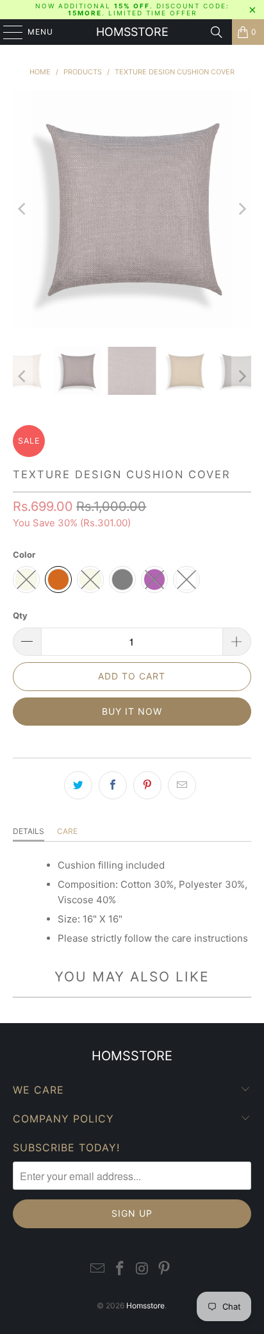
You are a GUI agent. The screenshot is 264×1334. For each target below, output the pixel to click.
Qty (20, 615)
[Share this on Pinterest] (147, 785)
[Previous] (22, 209)
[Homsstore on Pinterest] (164, 1269)
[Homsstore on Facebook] (120, 1269)
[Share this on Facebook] (113, 785)
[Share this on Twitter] (78, 785)
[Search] (216, 32)
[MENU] (6, 32)
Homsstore (132, 31)
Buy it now (132, 711)
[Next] (241, 209)
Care (67, 831)
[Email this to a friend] (182, 785)
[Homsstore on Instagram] (142, 1269)
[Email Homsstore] (98, 1269)
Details (28, 831)
